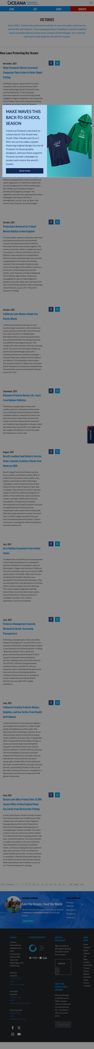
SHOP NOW (24, 171)
